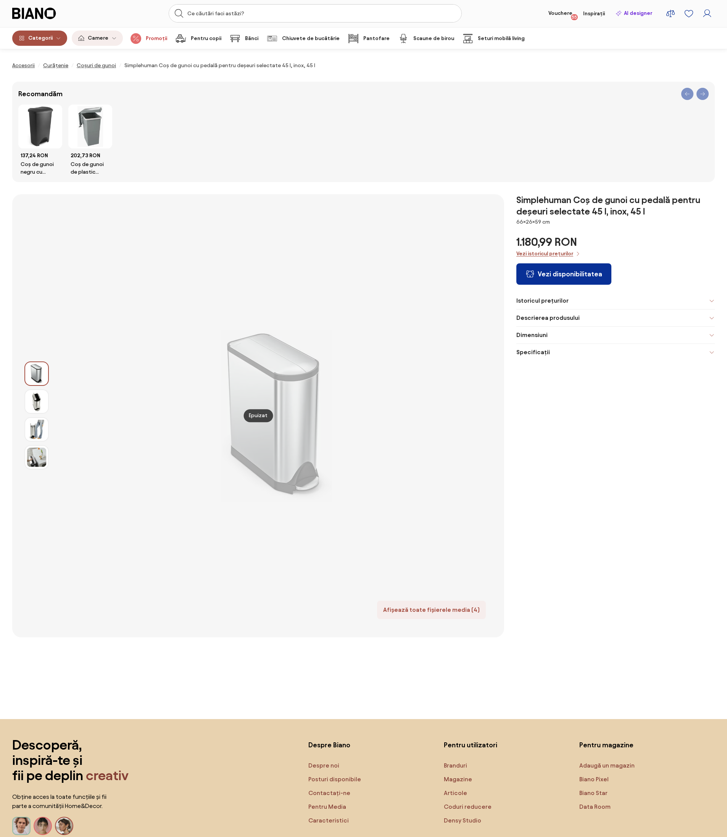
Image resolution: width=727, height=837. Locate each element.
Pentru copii (206, 38)
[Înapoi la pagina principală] (49, 13)
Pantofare (376, 38)
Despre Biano (329, 744)
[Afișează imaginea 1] (36, 373)
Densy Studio (462, 820)
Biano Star (593, 793)
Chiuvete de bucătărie (311, 38)
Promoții (156, 38)
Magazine (458, 779)
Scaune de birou (433, 38)
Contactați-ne (329, 793)
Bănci (251, 38)
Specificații (533, 352)
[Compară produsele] (670, 13)
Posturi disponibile (334, 779)
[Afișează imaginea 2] (36, 401)
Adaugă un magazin (607, 765)
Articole (455, 793)
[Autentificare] (707, 13)
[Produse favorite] (688, 13)
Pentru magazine (606, 744)
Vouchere (562, 14)
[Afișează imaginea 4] (36, 457)
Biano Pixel (594, 779)
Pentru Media (327, 806)
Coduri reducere (468, 806)
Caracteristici (328, 820)
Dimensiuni (532, 335)
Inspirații (594, 13)
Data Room (595, 806)
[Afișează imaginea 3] (36, 429)
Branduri (455, 765)
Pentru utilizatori (470, 744)
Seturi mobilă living (501, 38)
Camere (98, 38)
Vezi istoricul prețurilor (544, 253)
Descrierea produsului (548, 317)
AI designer (638, 13)
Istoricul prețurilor (542, 300)
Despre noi (323, 765)
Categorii (40, 38)
